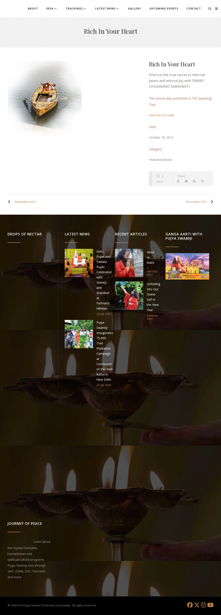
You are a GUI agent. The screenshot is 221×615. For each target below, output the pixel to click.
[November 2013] (211, 202)
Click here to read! (161, 115)
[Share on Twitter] (187, 181)
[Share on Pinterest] (203, 181)
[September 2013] (10, 202)
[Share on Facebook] (179, 181)
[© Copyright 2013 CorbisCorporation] (74, 98)
